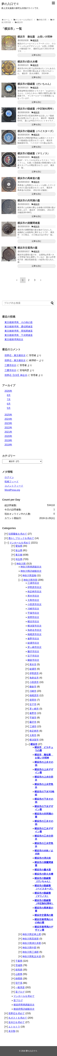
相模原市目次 (34, 634)
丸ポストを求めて (17, 1018)
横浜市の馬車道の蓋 (29, 178)
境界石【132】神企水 (16, 375)
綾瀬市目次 (33, 643)
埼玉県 (18, 559)
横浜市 (35, 40)
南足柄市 (34, 731)
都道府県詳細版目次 (23, 1009)
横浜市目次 (33, 621)
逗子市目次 (33, 656)
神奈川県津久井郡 (31, 943)
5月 (9, 408)
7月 (9, 399)
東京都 (18, 555)
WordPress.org (12, 490)
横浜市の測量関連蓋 (29, 223)
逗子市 (32, 704)
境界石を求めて (16, 1013)
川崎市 (32, 691)
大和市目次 (33, 600)
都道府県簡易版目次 (23, 1004)
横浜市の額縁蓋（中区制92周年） (36, 108)
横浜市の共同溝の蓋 (29, 200)
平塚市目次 (33, 613)
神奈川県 (21, 563)
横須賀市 (34, 739)
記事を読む (36, 55)
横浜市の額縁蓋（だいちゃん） (35, 84)
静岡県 (18, 978)
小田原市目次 (34, 604)
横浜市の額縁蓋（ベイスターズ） (36, 131)
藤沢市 (32, 722)
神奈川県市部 (30, 580)
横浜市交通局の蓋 (27, 247)
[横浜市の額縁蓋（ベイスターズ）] (8, 137)
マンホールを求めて (19, 542)
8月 (9, 395)
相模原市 (34, 695)
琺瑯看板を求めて (17, 534)
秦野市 (32, 713)
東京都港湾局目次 (14, 339)
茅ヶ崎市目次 (34, 647)
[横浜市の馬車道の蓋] (8, 184)
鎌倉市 (32, 686)
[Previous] (17, 280)
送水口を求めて (16, 1022)
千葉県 (18, 961)
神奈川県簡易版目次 (31, 566)
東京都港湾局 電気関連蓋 (19, 331)
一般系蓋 (20, 987)
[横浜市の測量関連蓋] (8, 229)
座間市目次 (33, 617)
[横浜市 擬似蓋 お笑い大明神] (8, 42)
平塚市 (32, 717)
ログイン (9, 477)
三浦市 (32, 726)
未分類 (11, 1031)
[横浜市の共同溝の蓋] (8, 206)
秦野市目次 (33, 638)
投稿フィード (12, 481)
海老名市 (34, 677)
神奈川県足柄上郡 (31, 934)
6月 (9, 404)
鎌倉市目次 (33, 660)
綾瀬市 (32, 669)
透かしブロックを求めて (21, 538)
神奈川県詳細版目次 (31, 571)
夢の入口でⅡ (10, 3)
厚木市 (32, 664)
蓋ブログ (20, 992)
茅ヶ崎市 (34, 708)
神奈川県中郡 (29, 947)
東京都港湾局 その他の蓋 (19, 322)
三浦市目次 (33, 583)
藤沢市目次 (33, 651)
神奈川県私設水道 (31, 956)
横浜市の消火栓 (42, 858)
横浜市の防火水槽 (27, 61)
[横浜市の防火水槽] (8, 67)
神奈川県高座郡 (30, 938)
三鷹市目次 (10, 365)
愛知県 (18, 546)
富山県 (18, 550)
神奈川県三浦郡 (30, 952)
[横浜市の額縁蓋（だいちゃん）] (8, 90)
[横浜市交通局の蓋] (8, 254)
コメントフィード (14, 486)
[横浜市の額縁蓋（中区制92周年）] (8, 114)
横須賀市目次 (34, 626)
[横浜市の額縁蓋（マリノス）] (8, 159)
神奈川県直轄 (29, 575)
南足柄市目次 (34, 591)
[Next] (41, 280)
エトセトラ (14, 1026)
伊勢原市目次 (34, 587)
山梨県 (18, 974)
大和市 (32, 735)
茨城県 (18, 965)
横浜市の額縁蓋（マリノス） (34, 153)
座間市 (32, 700)
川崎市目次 (33, 608)
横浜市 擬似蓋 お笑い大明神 (35, 36)
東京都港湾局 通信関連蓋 (19, 326)
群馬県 (18, 969)
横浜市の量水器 (42, 869)
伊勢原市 (34, 673)
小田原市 (34, 682)
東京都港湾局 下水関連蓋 (19, 335)
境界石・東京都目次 (15, 355)
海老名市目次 (34, 630)
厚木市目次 (33, 596)
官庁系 (18, 983)
